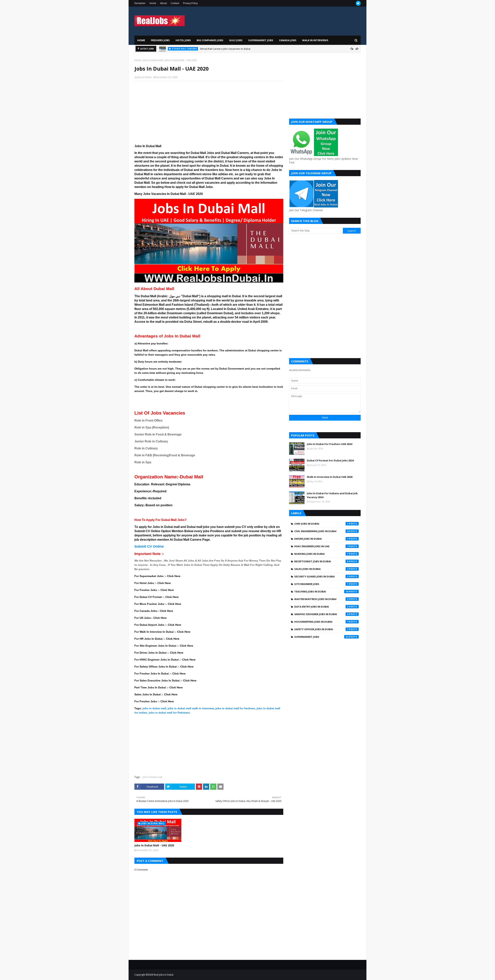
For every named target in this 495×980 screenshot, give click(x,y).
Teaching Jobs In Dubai (321, 591)
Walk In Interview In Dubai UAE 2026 (329, 477)
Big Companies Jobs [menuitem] (210, 40)
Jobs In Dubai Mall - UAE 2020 (154, 845)
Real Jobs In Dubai (163, 974)
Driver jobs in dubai (321, 538)
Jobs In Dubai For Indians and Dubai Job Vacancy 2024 (332, 495)
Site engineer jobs (321, 584)
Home (152, 3)
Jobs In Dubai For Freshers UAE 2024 (329, 444)
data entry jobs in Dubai (321, 606)
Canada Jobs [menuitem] (287, 40)
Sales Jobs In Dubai (321, 569)
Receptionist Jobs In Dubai (321, 561)
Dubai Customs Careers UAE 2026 (225, 48)
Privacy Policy (190, 3)
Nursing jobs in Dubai (321, 554)
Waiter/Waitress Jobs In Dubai (321, 599)
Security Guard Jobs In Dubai (321, 576)
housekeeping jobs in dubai (321, 621)
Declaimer (140, 3)
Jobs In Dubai (144, 77)
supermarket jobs (321, 637)
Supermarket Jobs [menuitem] (260, 40)
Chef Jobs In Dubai (321, 523)
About (163, 3)
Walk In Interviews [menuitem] (315, 40)
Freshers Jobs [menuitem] (160, 40)
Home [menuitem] (141, 40)
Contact (175, 3)
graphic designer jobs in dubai (321, 614)
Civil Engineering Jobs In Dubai (321, 531)
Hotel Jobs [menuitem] (183, 40)
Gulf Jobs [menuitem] (235, 40)
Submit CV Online (149, 546)
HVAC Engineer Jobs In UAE (321, 546)
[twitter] (358, 3)
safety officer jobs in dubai (321, 629)
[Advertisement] (208, 112)
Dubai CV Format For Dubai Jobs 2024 (330, 460)
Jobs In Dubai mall (153, 60)
